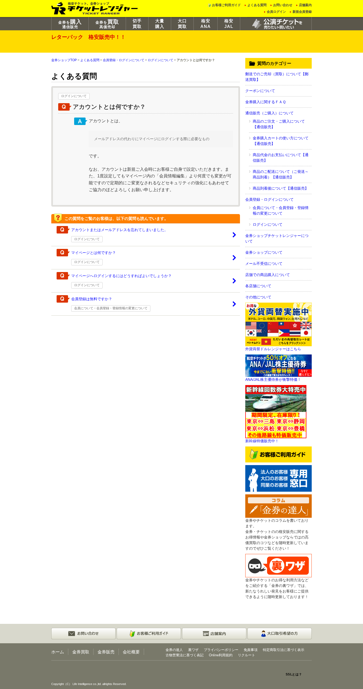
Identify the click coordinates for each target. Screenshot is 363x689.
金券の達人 (174, 650)
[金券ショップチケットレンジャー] (94, 8)
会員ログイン (276, 12)
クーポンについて (260, 91)
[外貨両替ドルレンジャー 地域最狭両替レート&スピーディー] (278, 324)
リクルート (246, 655)
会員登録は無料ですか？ (91, 299)
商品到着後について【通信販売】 (281, 188)
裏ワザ (193, 650)
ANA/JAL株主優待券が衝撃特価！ (273, 379)
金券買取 (80, 651)
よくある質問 (257, 5)
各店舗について (258, 286)
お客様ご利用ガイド (226, 5)
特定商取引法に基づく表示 (283, 650)
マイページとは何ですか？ (93, 252)
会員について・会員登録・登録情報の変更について (110, 308)
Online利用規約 (221, 655)
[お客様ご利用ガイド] (278, 454)
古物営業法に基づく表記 (185, 655)
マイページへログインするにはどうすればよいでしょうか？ (121, 276)
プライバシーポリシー (221, 650)
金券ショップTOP (64, 60)
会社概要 (131, 651)
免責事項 (251, 650)
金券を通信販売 (70, 24)
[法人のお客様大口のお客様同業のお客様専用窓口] (278, 478)
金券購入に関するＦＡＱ (265, 102)
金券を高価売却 (107, 24)
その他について (258, 297)
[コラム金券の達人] (278, 506)
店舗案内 (305, 5)
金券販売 (106, 651)
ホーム (57, 651)
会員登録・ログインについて (123, 60)
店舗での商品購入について (267, 275)
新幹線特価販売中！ (262, 441)
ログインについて (160, 60)
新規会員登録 (302, 12)
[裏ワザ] (278, 565)
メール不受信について (263, 263)
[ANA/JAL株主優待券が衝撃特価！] (278, 365)
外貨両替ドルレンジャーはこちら (273, 349)
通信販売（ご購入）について (269, 113)
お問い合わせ (282, 5)
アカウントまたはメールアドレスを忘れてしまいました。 (119, 230)
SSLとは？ (294, 674)
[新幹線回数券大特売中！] (275, 411)
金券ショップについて (263, 252)
